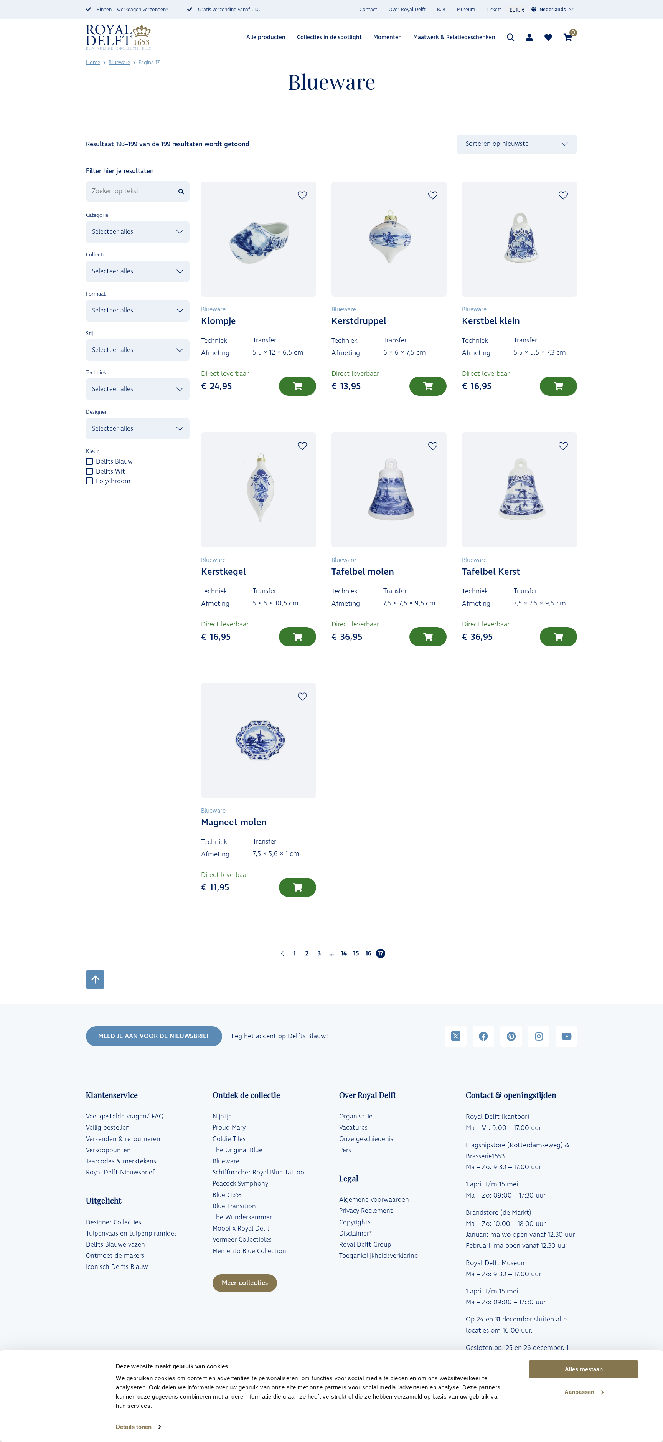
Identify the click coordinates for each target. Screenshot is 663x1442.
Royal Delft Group (365, 1244)
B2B (441, 10)
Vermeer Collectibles (242, 1239)
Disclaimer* (355, 1233)
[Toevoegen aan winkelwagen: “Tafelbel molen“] (428, 636)
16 (368, 953)
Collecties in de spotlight (329, 37)
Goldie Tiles (229, 1139)
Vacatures (353, 1127)
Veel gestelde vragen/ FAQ (124, 1116)
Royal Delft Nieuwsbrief (120, 1172)
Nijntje (222, 1116)
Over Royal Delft (407, 10)
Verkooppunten (108, 1150)
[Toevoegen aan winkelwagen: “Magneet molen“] (297, 887)
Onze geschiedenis (366, 1139)
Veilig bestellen (108, 1127)
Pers (345, 1150)
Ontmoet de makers (115, 1255)
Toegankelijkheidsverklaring (378, 1255)
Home (93, 62)
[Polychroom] (89, 480)
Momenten (387, 37)
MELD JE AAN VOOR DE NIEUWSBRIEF (154, 1036)
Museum (466, 10)
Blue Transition (234, 1206)
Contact (368, 10)
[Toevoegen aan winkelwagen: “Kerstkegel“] (297, 636)
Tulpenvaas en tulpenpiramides (131, 1233)
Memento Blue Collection (249, 1251)
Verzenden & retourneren (123, 1139)
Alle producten (265, 37)
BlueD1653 (227, 1195)
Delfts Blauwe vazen (115, 1244)
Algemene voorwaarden (374, 1199)
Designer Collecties (113, 1222)
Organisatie (356, 1116)
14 (344, 953)
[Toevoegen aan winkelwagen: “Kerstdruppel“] (428, 386)
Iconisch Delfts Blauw (117, 1267)
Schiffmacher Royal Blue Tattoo (258, 1172)
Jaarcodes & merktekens (121, 1161)
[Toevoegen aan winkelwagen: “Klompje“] (297, 386)
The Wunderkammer (242, 1217)
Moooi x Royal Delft (241, 1228)
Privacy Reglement (366, 1211)
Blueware (119, 62)
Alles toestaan (584, 1369)
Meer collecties (245, 1283)
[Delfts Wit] (89, 470)
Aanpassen (579, 1392)
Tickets (494, 10)
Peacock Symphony (240, 1183)
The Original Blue (237, 1150)
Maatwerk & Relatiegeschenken (454, 37)
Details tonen (134, 1427)
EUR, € (517, 10)
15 (356, 953)
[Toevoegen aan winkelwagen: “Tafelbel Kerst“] (558, 636)
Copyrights (355, 1222)
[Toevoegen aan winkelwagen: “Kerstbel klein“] (558, 386)
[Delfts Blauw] (89, 461)
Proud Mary (229, 1127)
